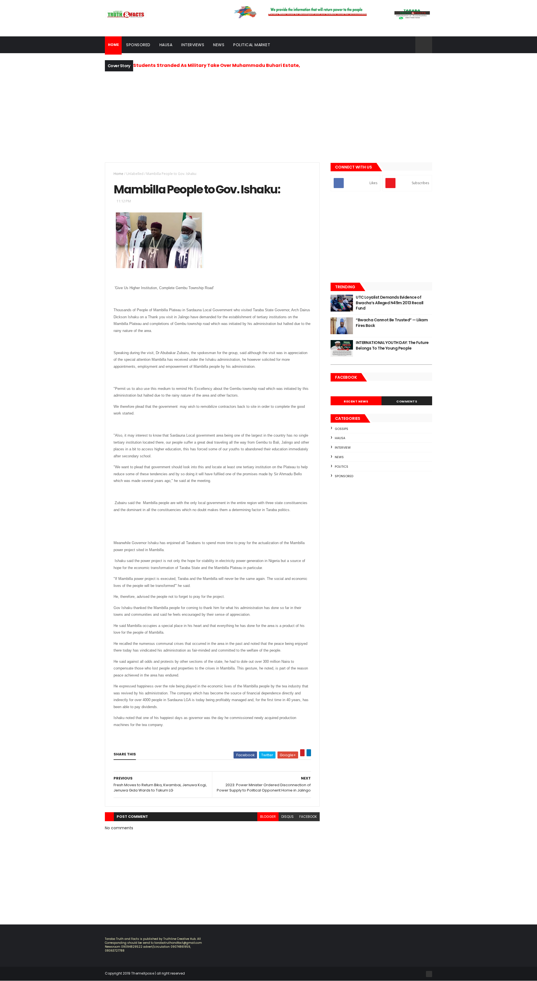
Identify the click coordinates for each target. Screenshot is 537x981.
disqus (287, 816)
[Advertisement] (268, 116)
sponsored (344, 476)
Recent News (356, 401)
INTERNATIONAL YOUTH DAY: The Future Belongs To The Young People (392, 345)
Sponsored (138, 45)
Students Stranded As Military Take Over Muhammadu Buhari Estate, (216, 65)
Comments (406, 401)
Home (118, 173)
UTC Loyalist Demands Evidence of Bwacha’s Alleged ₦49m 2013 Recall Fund (389, 302)
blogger (268, 816)
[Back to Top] (429, 974)
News (218, 45)
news (339, 457)
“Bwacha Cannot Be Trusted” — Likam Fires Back (392, 322)
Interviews (192, 45)
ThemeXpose (142, 973)
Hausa (166, 45)
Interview (343, 447)
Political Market (251, 45)
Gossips (341, 429)
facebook (308, 816)
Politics (341, 466)
